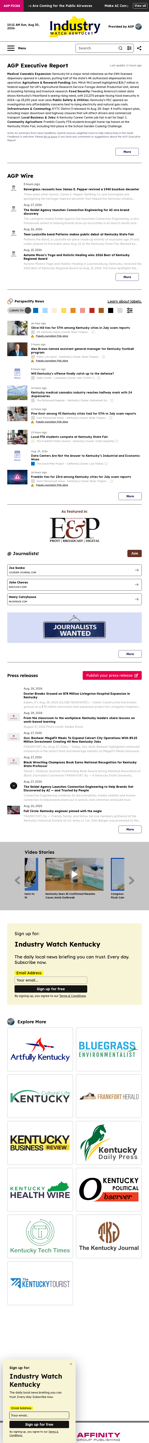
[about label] (33, 332)
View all (140, 5)
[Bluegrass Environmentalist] (109, 1049)
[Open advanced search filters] (129, 48)
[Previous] (17, 880)
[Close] (71, 1364)
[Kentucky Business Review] (40, 1143)
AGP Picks (12, 6)
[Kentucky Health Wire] (40, 1190)
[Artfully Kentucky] (40, 1049)
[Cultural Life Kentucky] (40, 1096)
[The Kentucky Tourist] (40, 1283)
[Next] (131, 880)
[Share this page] (139, 48)
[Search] (120, 48)
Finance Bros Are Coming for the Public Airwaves (51, 6)
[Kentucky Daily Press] (109, 1143)
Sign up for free (51, 989)
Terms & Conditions (72, 996)
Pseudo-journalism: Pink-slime (52, 336)
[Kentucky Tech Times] (40, 1236)
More (127, 152)
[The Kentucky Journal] (109, 1236)
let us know (50, 136)
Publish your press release (109, 675)
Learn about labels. (125, 301)
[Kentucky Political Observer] (109, 1190)
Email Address (28, 973)
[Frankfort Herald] (109, 1096)
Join (134, 553)
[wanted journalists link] (75, 530)
